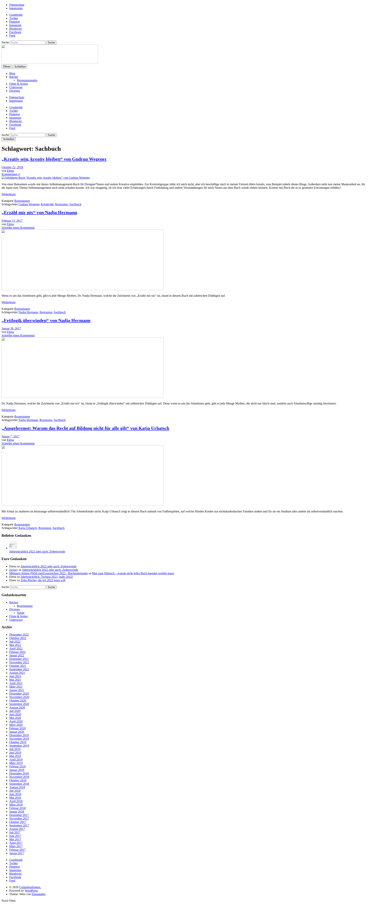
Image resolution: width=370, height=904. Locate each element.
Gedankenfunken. (30, 887)
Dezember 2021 (19, 659)
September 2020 (19, 704)
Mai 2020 (15, 717)
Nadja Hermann (28, 312)
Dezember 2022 (19, 634)
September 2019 (19, 745)
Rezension (61, 204)
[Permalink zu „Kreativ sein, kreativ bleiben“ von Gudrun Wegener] (46, 177)
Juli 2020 (14, 711)
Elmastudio (38, 894)
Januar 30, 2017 (11, 328)
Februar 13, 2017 (12, 220)
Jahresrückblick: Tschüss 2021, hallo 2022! (47, 576)
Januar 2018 (16, 811)
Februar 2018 (17, 808)
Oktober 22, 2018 (12, 167)
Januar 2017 (16, 853)
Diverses (14, 90)
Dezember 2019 (19, 735)
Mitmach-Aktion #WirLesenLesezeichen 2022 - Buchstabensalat (48, 573)
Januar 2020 (16, 731)
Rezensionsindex (27, 80)
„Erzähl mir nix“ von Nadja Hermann (39, 212)
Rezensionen (22, 200)
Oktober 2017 (17, 822)
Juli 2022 (14, 641)
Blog (12, 73)
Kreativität (47, 204)
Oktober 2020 (17, 700)
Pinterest (14, 21)
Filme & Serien (18, 83)
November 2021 (19, 662)
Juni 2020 (15, 714)
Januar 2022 (16, 655)
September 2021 (19, 669)
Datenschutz (16, 4)
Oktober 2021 (17, 665)
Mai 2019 (15, 756)
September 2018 (19, 783)
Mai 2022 (15, 645)
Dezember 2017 (19, 815)
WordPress (31, 890)
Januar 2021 (16, 690)
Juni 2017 (15, 835)
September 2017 (19, 825)
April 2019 (16, 759)
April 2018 (16, 801)
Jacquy (13, 569)
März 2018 (16, 804)
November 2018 (19, 776)
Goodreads (16, 14)
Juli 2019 (14, 749)
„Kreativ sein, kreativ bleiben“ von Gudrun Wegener (54, 159)
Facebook (15, 32)
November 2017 (19, 818)
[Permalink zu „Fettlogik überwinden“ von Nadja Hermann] (82, 397)
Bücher (13, 76)
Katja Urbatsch (27, 528)
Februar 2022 (17, 652)
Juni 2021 (15, 676)
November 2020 (19, 697)
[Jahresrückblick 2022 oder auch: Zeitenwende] (13, 548)
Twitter (13, 18)
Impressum (16, 8)
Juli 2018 (14, 790)
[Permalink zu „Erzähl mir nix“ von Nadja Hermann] (82, 289)
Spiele (20, 612)
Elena (10, 170)
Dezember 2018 (19, 773)
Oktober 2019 (17, 742)
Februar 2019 (17, 766)
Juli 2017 (14, 832)
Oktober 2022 (17, 638)
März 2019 (16, 763)
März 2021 (16, 686)
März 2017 (16, 846)
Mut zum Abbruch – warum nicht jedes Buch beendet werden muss (133, 573)
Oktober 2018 (17, 780)
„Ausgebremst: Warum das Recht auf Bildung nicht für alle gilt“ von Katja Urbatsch (85, 428)
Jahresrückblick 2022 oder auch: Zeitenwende (37, 551)
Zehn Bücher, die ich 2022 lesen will (43, 580)
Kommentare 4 (11, 174)
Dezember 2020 (19, 693)
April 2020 (16, 721)
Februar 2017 (17, 849)
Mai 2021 (15, 679)
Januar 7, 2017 (10, 436)
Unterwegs (16, 87)
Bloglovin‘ (15, 28)
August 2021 (17, 672)
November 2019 (19, 738)
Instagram (15, 25)
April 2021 (16, 683)
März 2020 (16, 724)
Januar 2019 (16, 770)
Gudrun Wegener (28, 204)
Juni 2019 (15, 752)
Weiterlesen (9, 194)
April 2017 (16, 842)
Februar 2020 (17, 728)
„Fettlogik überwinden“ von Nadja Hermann (46, 320)
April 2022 (16, 648)
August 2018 (17, 787)
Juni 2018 (15, 794)
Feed (12, 35)
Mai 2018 (15, 797)
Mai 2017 (15, 839)
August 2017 (17, 829)
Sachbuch (75, 204)
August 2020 (17, 707)
